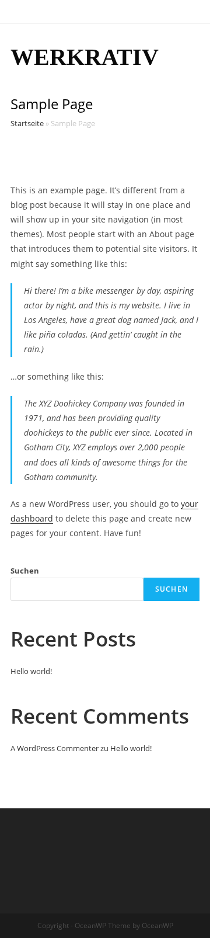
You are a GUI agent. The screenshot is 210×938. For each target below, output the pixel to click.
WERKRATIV (84, 57)
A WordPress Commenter (54, 748)
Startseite (27, 123)
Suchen (24, 570)
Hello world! (31, 671)
